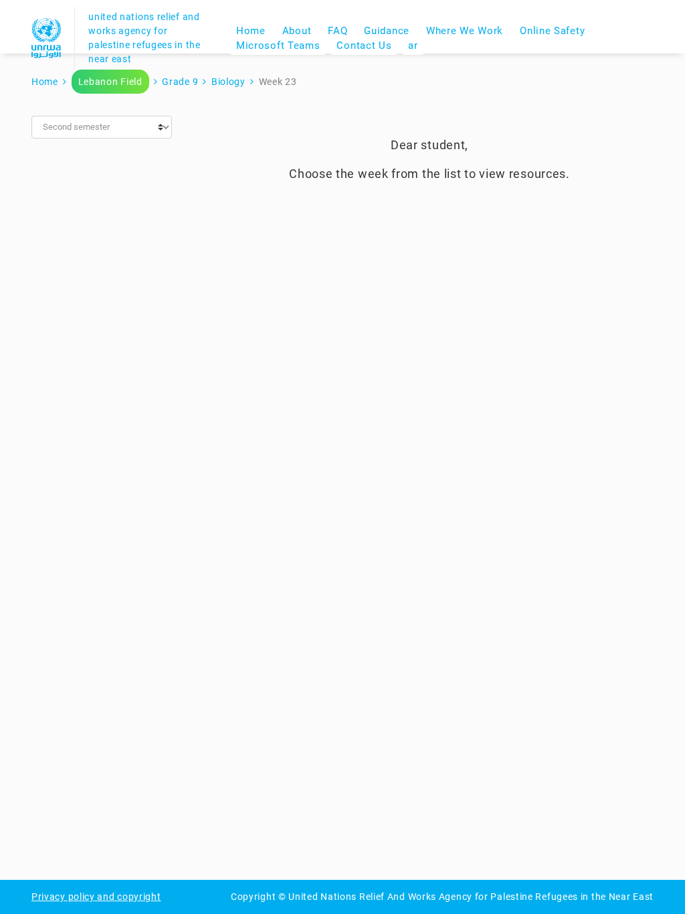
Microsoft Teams (278, 45)
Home (251, 31)
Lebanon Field (110, 81)
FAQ (337, 31)
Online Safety (552, 31)
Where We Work (464, 31)
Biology (228, 81)
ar (412, 45)
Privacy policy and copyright (96, 896)
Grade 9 (180, 81)
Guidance (386, 31)
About (297, 31)
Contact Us (363, 45)
